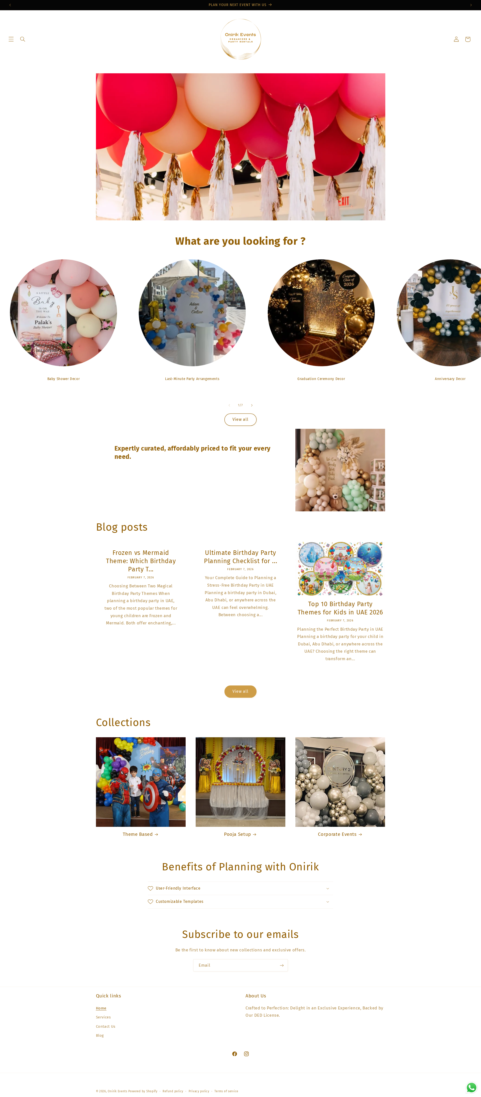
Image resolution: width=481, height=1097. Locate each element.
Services (103, 1017)
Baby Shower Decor (63, 379)
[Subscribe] (282, 965)
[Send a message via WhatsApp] (471, 1087)
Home (101, 1008)
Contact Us (105, 1026)
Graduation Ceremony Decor (321, 379)
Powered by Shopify (143, 1091)
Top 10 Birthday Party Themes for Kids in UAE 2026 (340, 608)
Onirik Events (117, 1091)
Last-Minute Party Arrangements (192, 379)
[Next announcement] (470, 5)
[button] (11, 39)
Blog (100, 1035)
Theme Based (138, 834)
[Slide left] (229, 405)
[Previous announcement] (10, 5)
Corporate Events (337, 834)
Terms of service (226, 1091)
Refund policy (173, 1091)
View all (240, 419)
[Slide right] (251, 405)
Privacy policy (199, 1091)
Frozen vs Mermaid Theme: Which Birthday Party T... (141, 561)
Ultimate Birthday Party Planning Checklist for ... (240, 557)
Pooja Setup (237, 834)
